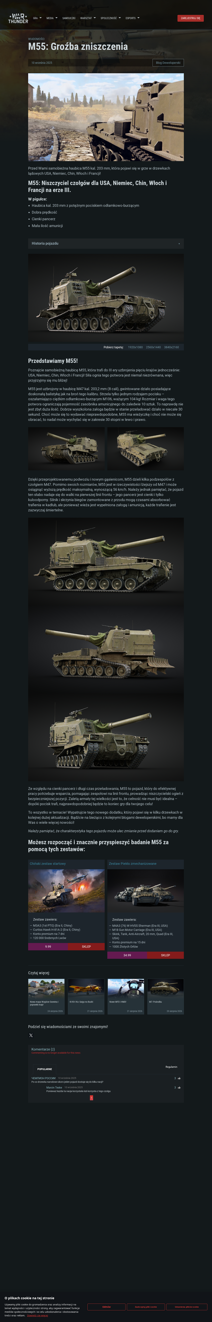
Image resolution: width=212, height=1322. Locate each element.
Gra (35, 18)
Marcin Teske (54, 1087)
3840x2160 (171, 347)
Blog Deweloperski (168, 62)
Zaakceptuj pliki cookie (146, 1307)
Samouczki (68, 18)
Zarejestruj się (190, 18)
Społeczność (109, 18)
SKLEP (86, 946)
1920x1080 (135, 347)
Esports (130, 18)
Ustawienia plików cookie (187, 1307)
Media (50, 18)
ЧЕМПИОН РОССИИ (43, 1078)
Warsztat (86, 18)
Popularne (44, 1069)
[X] (31, 1035)
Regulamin (171, 1066)
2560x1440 (153, 347)
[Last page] (123, 1097)
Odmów (106, 1306)
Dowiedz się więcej (37, 1315)
